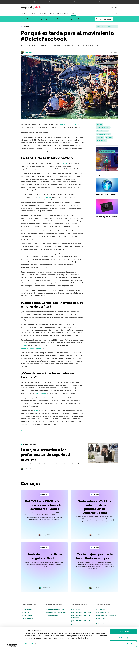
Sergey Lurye (29, 52)
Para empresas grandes (103, 604)
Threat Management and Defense (106, 615)
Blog (72, 13)
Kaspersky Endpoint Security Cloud (56, 612)
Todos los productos (52, 615)
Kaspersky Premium (26, 615)
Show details (29, 643)
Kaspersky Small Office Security (55, 609)
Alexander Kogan (44, 197)
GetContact (41, 393)
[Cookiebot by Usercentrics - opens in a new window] (12, 645)
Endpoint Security (101, 618)
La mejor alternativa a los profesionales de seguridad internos (45, 455)
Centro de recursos (62, 13)
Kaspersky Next (75, 609)
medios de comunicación (69, 124)
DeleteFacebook (102, 131)
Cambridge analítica (103, 127)
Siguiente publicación (29, 444)
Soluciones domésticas (28, 604)
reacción (24, 345)
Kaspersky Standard (26, 609)
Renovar (33, 13)
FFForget (109, 137)
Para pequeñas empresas (54, 604)
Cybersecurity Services (102, 612)
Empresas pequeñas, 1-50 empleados (61, 2)
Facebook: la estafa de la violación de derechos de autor (107, 217)
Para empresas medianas (79, 604)
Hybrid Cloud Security (102, 621)
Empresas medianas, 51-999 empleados (86, 2)
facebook (26, 26)
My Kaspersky (112, 7)
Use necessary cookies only (123, 644)
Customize (122, 638)
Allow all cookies (123, 631)
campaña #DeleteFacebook (32, 348)
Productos (24, 13)
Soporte (51, 13)
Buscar (116, 26)
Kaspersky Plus (25, 612)
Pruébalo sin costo (104, 19)
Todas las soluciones (27, 618)
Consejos (45, 494)
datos (36, 411)
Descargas (42, 13)
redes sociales (101, 140)
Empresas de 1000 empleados (109, 2)
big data (99, 124)
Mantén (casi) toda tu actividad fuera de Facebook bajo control (106, 195)
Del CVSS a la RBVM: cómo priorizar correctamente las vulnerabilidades (44, 505)
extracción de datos (103, 134)
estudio (64, 163)
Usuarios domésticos (41, 2)
